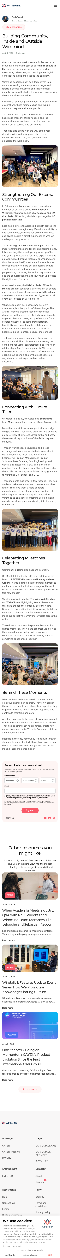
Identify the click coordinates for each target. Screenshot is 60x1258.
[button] (55, 5)
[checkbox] (30, 780)
